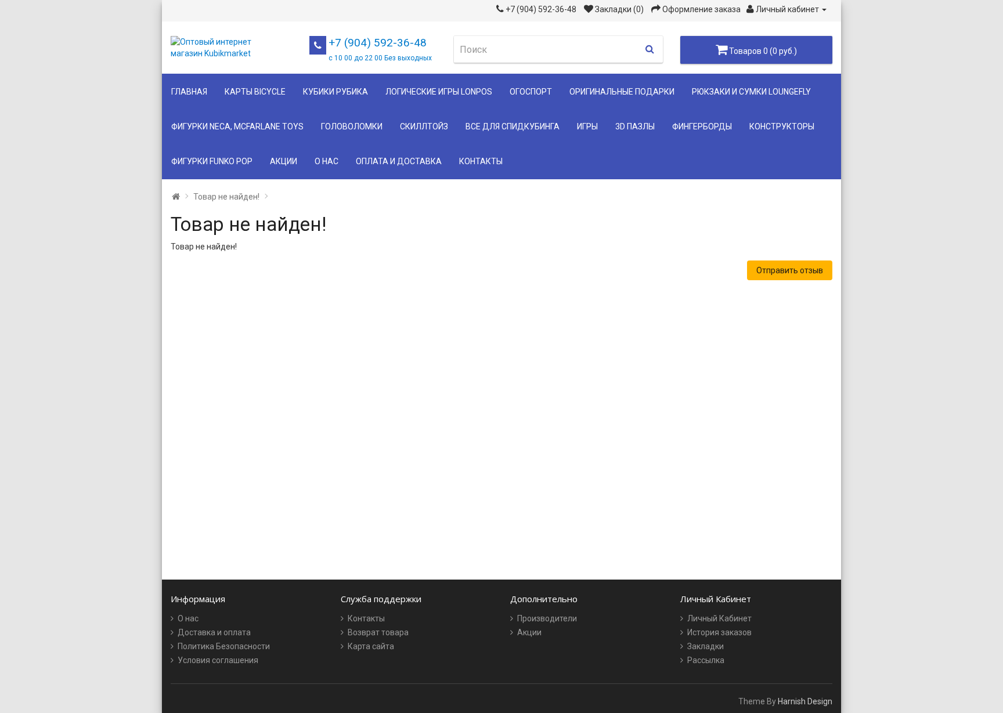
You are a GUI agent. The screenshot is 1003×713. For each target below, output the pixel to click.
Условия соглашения (218, 660)
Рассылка (705, 660)
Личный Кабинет (719, 618)
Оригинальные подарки (621, 91)
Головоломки (352, 126)
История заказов (719, 632)
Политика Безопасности (224, 646)
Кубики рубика (335, 91)
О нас (326, 161)
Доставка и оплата (214, 632)
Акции (283, 161)
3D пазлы (635, 126)
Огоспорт (531, 91)
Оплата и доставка (399, 161)
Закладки (705, 646)
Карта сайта (371, 646)
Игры (587, 126)
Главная (189, 91)
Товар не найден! (226, 196)
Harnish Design (805, 701)
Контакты (481, 161)
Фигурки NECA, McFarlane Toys (237, 126)
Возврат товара (378, 632)
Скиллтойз (424, 126)
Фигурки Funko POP (211, 161)
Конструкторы (781, 126)
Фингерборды (702, 126)
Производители (547, 618)
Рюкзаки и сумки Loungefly (751, 91)
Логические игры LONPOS (438, 91)
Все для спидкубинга (513, 126)
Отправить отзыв (789, 270)
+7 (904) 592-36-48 (380, 49)
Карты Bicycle (255, 91)
